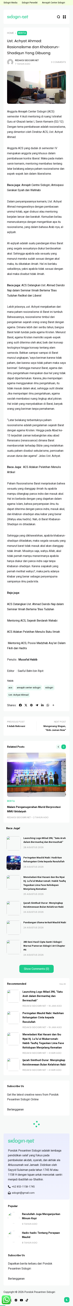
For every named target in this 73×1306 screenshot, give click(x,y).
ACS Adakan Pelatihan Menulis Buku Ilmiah (33, 631)
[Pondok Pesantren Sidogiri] (17, 17)
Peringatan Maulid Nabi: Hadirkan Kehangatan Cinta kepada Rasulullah (43, 1017)
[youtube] (21, 1300)
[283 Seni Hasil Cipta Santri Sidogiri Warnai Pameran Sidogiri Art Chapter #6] (14, 947)
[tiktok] (27, 1300)
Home (10, 33)
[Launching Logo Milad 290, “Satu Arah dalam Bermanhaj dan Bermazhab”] (14, 843)
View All (62, 984)
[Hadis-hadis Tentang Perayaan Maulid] (13, 1236)
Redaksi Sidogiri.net (27, 60)
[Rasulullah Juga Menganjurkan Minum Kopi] (13, 1217)
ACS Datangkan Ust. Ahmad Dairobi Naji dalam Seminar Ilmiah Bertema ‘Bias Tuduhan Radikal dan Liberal (36, 290)
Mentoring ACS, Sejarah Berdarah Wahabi (32, 620)
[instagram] (16, 1300)
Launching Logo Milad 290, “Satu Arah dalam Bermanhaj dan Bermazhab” (43, 996)
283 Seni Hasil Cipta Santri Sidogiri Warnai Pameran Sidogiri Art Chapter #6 (44, 946)
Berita (22, 33)
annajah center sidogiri (29, 687)
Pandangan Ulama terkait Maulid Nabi (44, 922)
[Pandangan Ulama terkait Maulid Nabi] (14, 928)
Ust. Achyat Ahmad (19, 694)
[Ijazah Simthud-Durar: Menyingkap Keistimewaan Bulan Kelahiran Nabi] (14, 908)
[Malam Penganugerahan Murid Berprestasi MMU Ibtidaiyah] (36, 775)
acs (10, 687)
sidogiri (49, 687)
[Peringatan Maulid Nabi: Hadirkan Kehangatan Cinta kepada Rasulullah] (14, 863)
